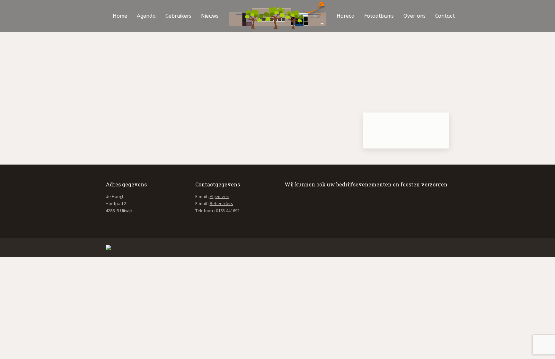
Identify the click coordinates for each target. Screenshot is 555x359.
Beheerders (221, 203)
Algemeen (219, 196)
